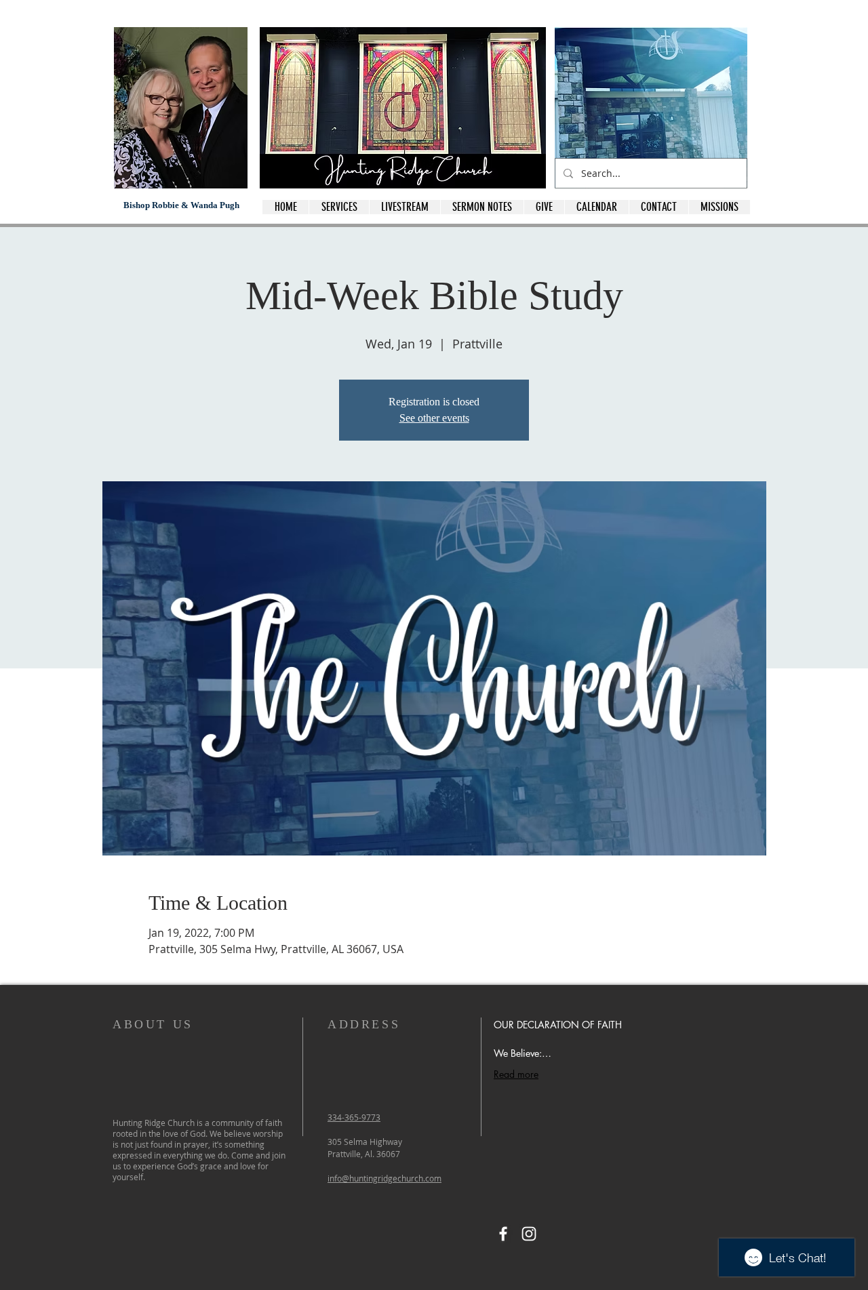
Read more (516, 1074)
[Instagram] (528, 1233)
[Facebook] (503, 1233)
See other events (434, 418)
